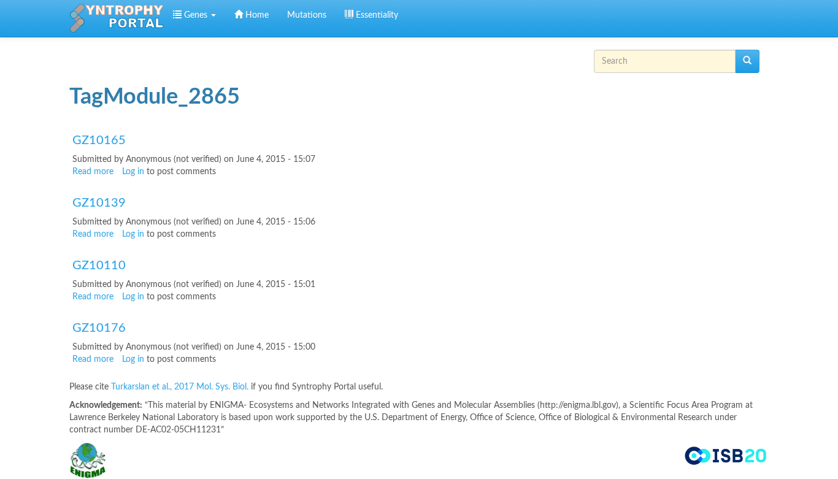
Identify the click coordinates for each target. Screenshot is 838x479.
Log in (133, 171)
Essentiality (375, 15)
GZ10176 (99, 328)
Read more (92, 171)
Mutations (306, 15)
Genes (196, 15)
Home (256, 15)
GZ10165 (99, 140)
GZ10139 (99, 203)
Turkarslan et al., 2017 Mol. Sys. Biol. (181, 387)
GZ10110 (99, 265)
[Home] (116, 18)
